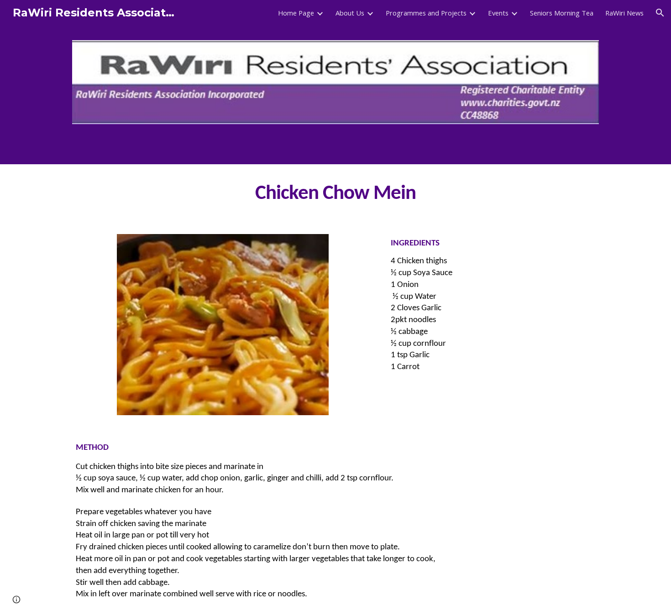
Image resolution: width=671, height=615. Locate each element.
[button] (660, 13)
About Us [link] (350, 12)
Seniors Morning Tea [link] (561, 12)
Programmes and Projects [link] (426, 12)
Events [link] (498, 12)
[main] (335, 193)
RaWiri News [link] (624, 12)
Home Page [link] (296, 12)
